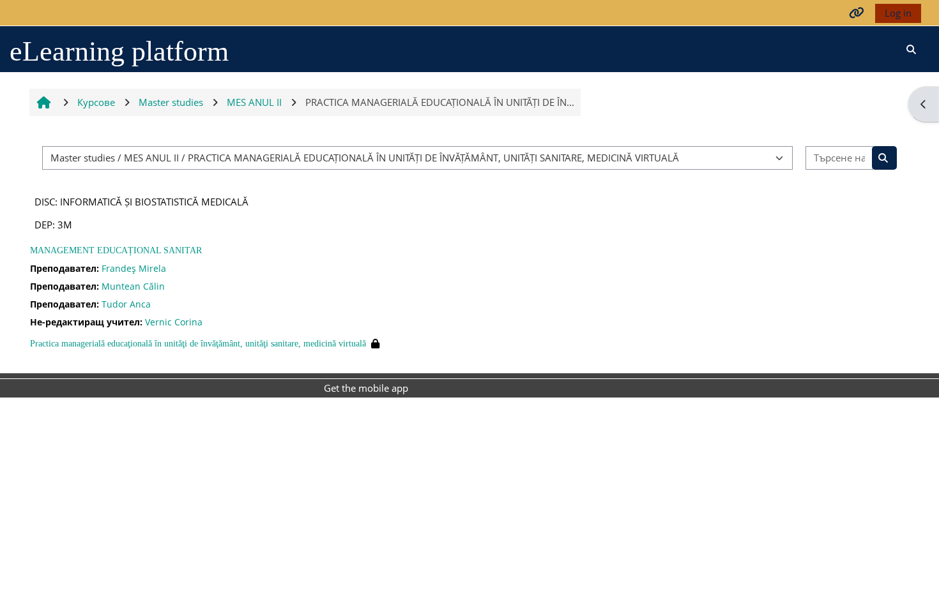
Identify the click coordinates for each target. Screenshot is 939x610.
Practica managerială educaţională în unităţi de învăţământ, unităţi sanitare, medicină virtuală (198, 343)
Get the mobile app (366, 388)
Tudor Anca (126, 304)
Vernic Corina (173, 322)
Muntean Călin (133, 286)
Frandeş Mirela (134, 268)
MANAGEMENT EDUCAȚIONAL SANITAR (116, 250)
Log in (898, 12)
